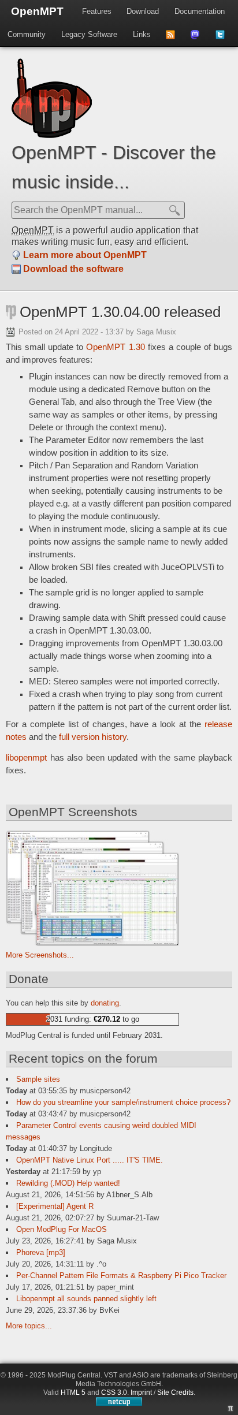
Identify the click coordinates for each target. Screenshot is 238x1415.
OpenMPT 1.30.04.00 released (120, 312)
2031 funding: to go (92, 1019)
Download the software (73, 269)
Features (96, 11)
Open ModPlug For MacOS (61, 1229)
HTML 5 (73, 1392)
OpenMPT (37, 11)
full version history (93, 737)
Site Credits (175, 1392)
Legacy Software (89, 34)
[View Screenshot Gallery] (92, 943)
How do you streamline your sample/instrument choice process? (123, 1102)
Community (27, 34)
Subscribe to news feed (174, 38)
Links (142, 34)
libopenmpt (26, 757)
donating (105, 1003)
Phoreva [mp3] (40, 1252)
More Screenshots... (40, 955)
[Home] (52, 135)
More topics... (29, 1325)
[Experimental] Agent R (55, 1206)
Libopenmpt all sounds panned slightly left (86, 1298)
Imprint (141, 1392)
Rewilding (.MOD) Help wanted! (68, 1183)
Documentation (199, 11)
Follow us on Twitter (223, 38)
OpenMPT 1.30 (115, 347)
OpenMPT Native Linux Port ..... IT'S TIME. (89, 1160)
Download (143, 11)
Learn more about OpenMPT (85, 255)
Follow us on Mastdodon (199, 38)
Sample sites (38, 1079)
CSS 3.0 (114, 1392)
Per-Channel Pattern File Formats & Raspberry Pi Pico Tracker (121, 1275)
